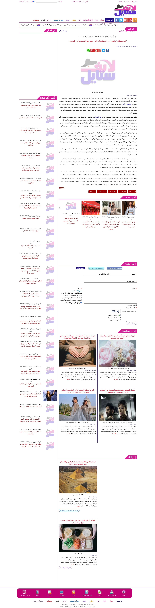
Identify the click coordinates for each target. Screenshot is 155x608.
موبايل (38, 595)
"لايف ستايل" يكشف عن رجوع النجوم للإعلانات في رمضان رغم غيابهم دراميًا (30, 271)
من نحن (100, 595)
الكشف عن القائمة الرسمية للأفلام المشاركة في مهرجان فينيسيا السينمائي (85, 224)
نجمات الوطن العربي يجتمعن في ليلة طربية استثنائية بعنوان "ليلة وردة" (125, 224)
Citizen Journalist (87, 595)
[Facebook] (114, 269)
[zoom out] (66, 31)
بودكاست (124, 595)
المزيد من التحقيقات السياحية (69, 510)
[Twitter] (96, 269)
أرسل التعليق (131, 323)
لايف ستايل (29, 1)
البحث (60, 1)
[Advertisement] (66, 11)
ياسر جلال (92, 191)
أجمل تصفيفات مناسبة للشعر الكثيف (30, 406)
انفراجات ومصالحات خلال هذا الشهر (31, 117)
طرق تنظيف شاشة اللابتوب (30, 231)
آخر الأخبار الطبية (65, 567)
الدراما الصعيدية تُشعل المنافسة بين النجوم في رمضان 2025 (65, 221)
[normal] (63, 31)
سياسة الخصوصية (25, 595)
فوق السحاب (98, 117)
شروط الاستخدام (77, 291)
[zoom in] (60, 31)
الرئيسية (132, 31)
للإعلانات (61, 595)
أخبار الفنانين (122, 191)
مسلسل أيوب (102, 191)
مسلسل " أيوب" (126, 104)
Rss (74, 595)
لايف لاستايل (123, 31)
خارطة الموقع (112, 595)
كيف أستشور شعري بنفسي (30, 218)
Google (21, 1)
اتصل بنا (49, 595)
